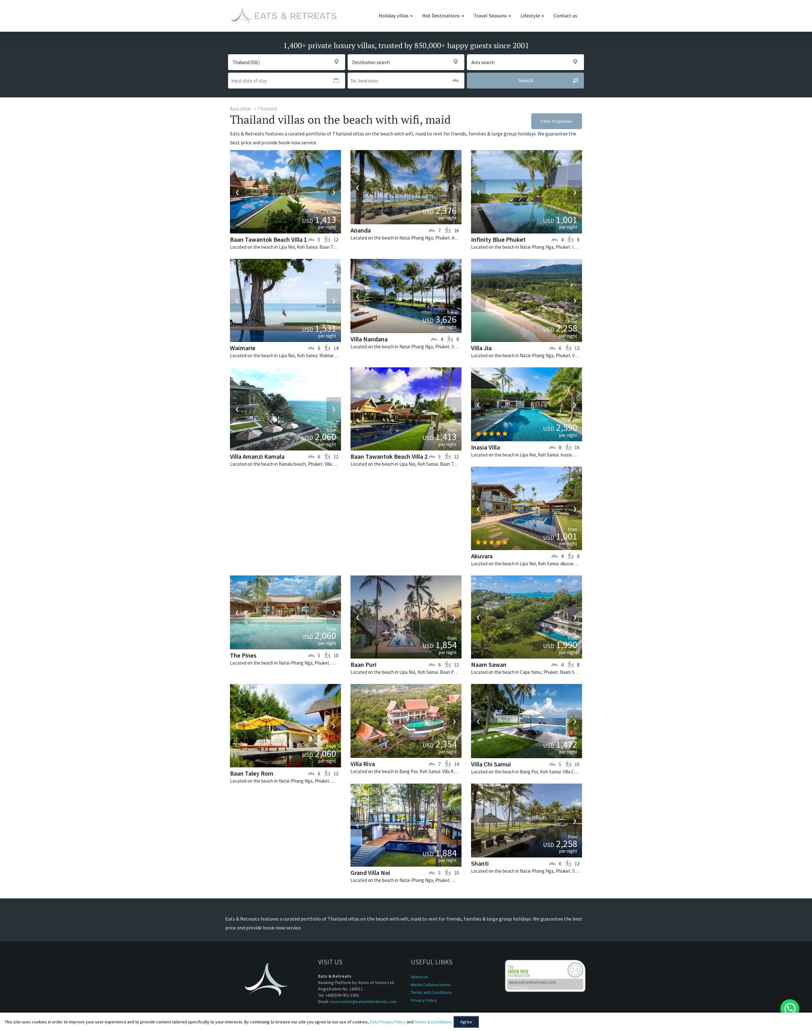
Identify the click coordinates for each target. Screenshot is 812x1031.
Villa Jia (481, 348)
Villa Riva (362, 764)
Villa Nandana (369, 339)
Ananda (360, 230)
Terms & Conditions (433, 1022)
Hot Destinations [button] (441, 15)
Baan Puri (363, 664)
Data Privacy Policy (388, 1022)
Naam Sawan (489, 664)
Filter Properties (557, 121)
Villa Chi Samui (491, 764)
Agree (466, 1022)
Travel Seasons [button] (491, 15)
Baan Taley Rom (251, 773)
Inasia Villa (485, 447)
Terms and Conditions (431, 992)
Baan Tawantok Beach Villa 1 (268, 239)
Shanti (480, 863)
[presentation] (237, 192)
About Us (419, 977)
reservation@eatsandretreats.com (363, 1001)
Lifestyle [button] (531, 15)
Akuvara (482, 556)
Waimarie (242, 348)
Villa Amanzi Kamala (257, 456)
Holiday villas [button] (394, 15)
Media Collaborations (431, 985)
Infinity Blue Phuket (498, 239)
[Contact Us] (789, 1008)
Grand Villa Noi (370, 873)
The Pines (243, 655)
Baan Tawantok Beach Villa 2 (389, 456)
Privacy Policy (424, 1000)
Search (525, 80)
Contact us (565, 15)
